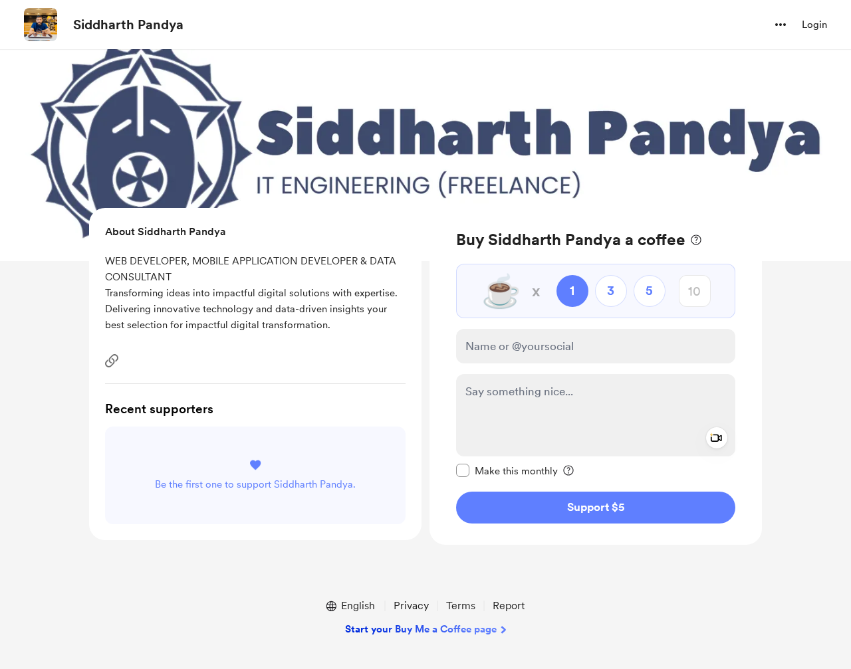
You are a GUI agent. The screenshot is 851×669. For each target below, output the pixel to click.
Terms (460, 605)
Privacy (411, 605)
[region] (595, 376)
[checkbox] (507, 470)
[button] (780, 24)
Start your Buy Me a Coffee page (421, 629)
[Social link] (111, 360)
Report (509, 605)
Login (814, 25)
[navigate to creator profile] (40, 24)
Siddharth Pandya (128, 25)
